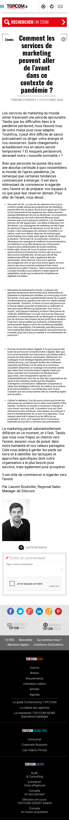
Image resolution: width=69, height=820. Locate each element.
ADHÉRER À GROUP (51, 627)
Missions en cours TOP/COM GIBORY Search (34, 801)
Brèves (34, 673)
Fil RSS (9, 640)
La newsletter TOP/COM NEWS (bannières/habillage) (34, 714)
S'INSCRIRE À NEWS (18, 626)
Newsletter (26, 640)
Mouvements (34, 678)
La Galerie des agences (35, 707)
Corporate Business (34, 744)
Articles (34, 689)
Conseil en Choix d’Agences (34, 783)
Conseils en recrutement (35, 792)
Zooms (34, 667)
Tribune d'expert (23, 100)
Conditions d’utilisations (48, 644)
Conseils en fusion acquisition (34, 810)
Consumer (34, 739)
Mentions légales (18, 644)
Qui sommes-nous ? (49, 640)
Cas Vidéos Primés (34, 750)
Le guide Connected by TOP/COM (35, 702)
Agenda (34, 694)
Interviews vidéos (34, 683)
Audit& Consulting (34, 774)
